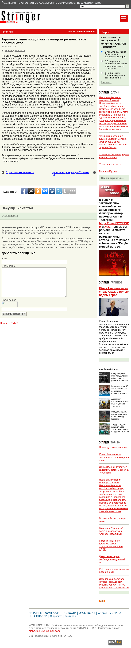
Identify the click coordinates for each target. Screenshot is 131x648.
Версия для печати (15, 50)
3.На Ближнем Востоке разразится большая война (115, 75)
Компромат (53, 613)
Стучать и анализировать (20, 172)
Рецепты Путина (108, 171)
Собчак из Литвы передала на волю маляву (114, 156)
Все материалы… (112, 177)
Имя (4, 258)
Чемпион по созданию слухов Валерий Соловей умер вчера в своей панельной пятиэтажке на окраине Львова (113, 142)
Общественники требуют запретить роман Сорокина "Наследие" (113, 470)
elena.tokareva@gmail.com (44, 631)
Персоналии (38, 616)
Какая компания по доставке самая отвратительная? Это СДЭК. (111, 545)
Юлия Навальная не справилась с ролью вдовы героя (114, 292)
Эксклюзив (87, 613)
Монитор (115, 613)
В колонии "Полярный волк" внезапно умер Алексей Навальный (111, 531)
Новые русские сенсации (113, 447)
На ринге (35, 613)
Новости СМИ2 (9, 323)
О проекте (56, 616)
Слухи (102, 613)
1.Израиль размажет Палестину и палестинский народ (115, 54)
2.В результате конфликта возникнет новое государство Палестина (116, 65)
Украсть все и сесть (110, 164)
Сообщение (9, 266)
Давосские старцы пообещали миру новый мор (112, 559)
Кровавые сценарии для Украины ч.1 (70, 173)
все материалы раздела (81, 31)
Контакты (70, 616)
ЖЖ (107, 226)
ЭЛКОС (68, 635)
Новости (70, 613)
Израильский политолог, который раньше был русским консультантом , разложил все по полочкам (114, 583)
